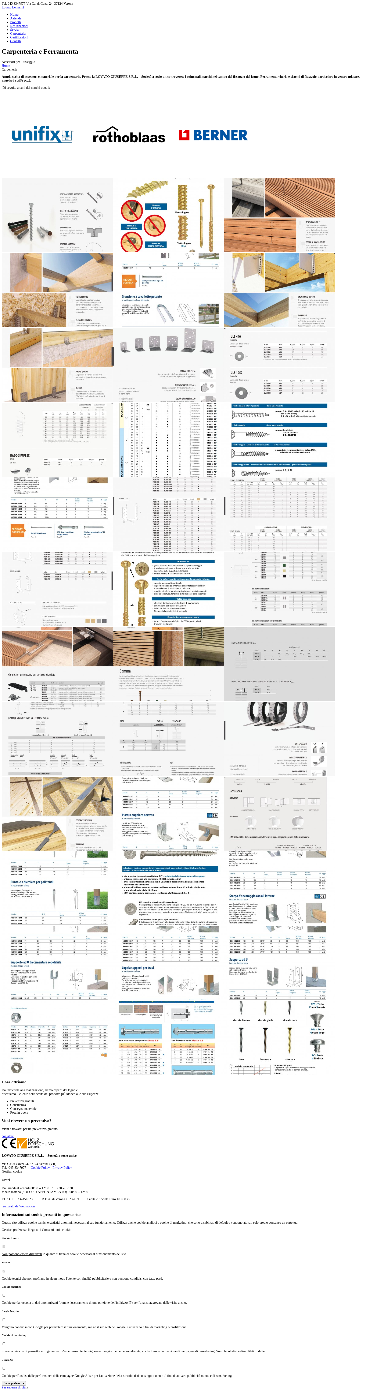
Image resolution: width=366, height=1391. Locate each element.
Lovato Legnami (13, 7)
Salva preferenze (13, 1383)
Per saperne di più (14, 1387)
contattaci (8, 1136)
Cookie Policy (40, 1167)
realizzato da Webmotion (18, 1206)
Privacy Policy (62, 1167)
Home (6, 65)
